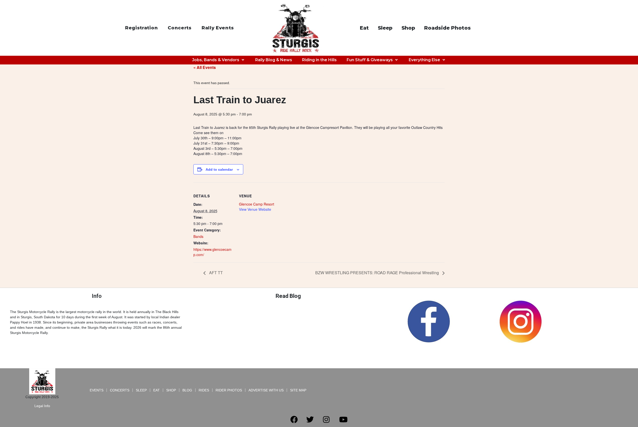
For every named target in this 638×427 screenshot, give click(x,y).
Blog (187, 390)
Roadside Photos (447, 28)
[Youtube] (343, 419)
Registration (141, 28)
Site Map (298, 390)
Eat (364, 28)
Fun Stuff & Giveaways (370, 60)
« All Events (204, 67)
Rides (204, 390)
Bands (198, 236)
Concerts (180, 28)
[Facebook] (294, 419)
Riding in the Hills (319, 60)
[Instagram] (326, 419)
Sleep (385, 28)
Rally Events (218, 28)
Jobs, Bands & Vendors (215, 60)
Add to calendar (219, 169)
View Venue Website (255, 209)
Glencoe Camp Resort (256, 204)
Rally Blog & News (273, 60)
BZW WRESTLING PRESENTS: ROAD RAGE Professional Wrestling (377, 272)
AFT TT (215, 272)
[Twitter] (310, 419)
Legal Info (42, 406)
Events (96, 390)
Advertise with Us (266, 390)
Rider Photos (229, 390)
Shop (408, 28)
